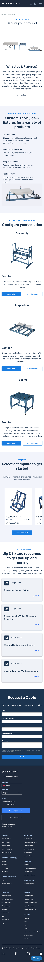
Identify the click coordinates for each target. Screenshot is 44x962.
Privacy (20, 948)
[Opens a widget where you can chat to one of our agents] (36, 958)
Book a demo (14, 811)
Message (5, 741)
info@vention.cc (10, 801)
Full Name (5, 711)
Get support (14, 817)
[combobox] (12, 785)
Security (27, 948)
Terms (15, 948)
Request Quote (22, 95)
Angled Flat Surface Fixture (15, 517)
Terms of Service (6, 751)
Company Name (7, 718)
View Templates (32, 294)
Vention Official (14, 523)
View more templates (22, 533)
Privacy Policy (33, 750)
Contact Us (11, 294)
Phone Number (7, 733)
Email (3, 726)
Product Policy (35, 948)
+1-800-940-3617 (10, 804)
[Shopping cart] (35, 4)
